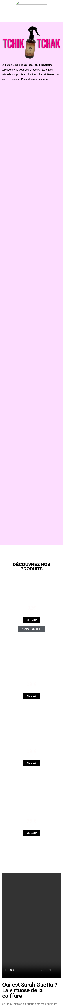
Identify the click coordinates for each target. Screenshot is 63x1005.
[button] (31, 18)
